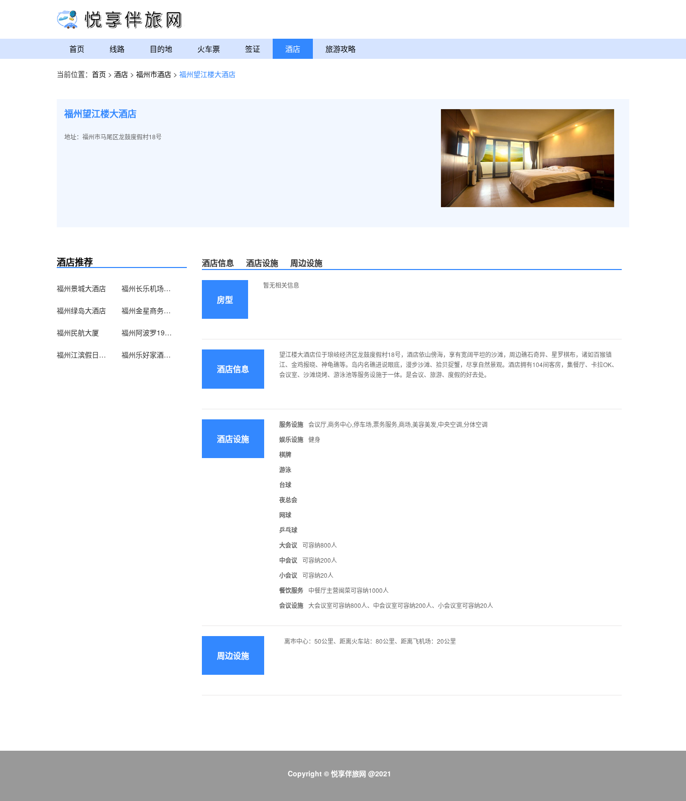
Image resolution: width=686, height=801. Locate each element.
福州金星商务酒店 (147, 310)
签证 (252, 48)
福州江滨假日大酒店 (82, 354)
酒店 (292, 48)
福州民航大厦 (78, 332)
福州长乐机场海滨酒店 (147, 288)
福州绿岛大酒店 (81, 310)
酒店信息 (218, 263)
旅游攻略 (340, 48)
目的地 (161, 48)
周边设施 (306, 263)
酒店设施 (262, 263)
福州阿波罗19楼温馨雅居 (147, 332)
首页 (76, 48)
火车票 (208, 48)
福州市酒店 (154, 74)
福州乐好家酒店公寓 (147, 354)
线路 (117, 48)
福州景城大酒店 (81, 288)
